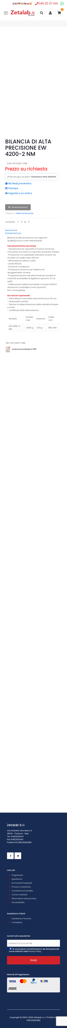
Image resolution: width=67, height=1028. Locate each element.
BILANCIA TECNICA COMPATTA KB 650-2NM (33, 669)
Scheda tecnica (20, 207)
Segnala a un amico (20, 193)
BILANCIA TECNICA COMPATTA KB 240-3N (33, 403)
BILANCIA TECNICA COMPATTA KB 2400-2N (33, 491)
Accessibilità (18, 902)
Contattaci (17, 922)
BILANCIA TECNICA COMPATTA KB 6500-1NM (33, 714)
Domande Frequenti (22, 882)
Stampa (13, 188)
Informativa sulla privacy (24, 898)
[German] (19, 3)
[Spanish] (30, 3)
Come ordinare (19, 894)
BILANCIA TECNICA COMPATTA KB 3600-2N (33, 536)
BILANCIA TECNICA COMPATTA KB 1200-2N (33, 803)
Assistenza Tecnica (21, 918)
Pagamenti (17, 875)
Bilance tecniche (25, 213)
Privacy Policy (35, 951)
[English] (13, 3)
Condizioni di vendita (22, 890)
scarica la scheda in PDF (24, 349)
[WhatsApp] (62, 3)
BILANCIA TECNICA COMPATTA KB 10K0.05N (33, 625)
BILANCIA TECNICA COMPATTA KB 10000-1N (33, 580)
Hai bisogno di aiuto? (32, 176)
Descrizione (11, 230)
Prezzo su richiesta (26, 169)
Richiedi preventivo (19, 183)
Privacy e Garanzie (21, 886)
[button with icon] (10, 855)
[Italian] (22, 3)
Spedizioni (17, 879)
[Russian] (27, 3)
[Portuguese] (25, 3)
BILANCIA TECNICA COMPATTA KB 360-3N (33, 758)
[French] (16, 3)
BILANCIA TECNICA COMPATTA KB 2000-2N (33, 447)
